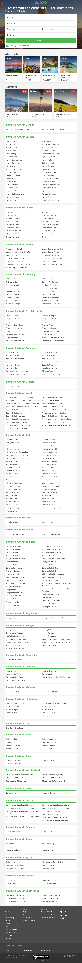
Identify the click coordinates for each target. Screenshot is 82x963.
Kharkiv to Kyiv (12, 154)
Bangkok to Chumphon (15, 568)
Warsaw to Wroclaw (13, 231)
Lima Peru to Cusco (13, 522)
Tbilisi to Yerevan (12, 386)
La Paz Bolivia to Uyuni (15, 534)
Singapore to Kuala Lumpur (16, 630)
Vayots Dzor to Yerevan (51, 374)
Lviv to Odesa (11, 200)
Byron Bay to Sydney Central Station (56, 817)
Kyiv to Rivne (47, 197)
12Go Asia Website (11, 929)
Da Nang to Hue (48, 674)
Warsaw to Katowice (50, 221)
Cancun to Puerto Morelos (52, 265)
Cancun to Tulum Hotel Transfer (18, 252)
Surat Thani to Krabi (13, 605)
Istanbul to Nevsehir (49, 449)
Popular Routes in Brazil (19, 393)
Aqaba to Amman (12, 847)
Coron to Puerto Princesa (16, 704)
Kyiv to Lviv (10, 144)
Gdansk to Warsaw (13, 228)
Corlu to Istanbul (48, 502)
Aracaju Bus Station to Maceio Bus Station (22, 407)
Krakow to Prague (13, 212)
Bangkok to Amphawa (50, 580)
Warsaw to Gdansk (13, 225)
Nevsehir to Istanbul (49, 452)
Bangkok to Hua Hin (13, 590)
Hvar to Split (11, 883)
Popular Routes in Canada (20, 124)
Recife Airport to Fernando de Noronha (57, 410)
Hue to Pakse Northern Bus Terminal (56, 677)
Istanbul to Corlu (48, 505)
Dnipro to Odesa (48, 169)
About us (8, 912)
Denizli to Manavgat (49, 492)
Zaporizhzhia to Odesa (50, 178)
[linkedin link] (70, 956)
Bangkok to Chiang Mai (15, 546)
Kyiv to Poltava (48, 160)
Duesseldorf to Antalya (51, 304)
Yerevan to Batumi (13, 362)
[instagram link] (76, 956)
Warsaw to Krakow (13, 218)
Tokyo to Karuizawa (13, 760)
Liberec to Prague (49, 334)
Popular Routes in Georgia (20, 381)
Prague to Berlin (12, 316)
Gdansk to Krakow (13, 237)
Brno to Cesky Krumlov (51, 331)
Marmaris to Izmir (13, 480)
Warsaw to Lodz (48, 212)
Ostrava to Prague (49, 316)
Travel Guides (27, 918)
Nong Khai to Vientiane (51, 600)
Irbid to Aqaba (47, 847)
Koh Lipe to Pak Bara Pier (51, 552)
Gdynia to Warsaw (49, 234)
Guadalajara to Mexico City (52, 249)
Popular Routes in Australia (21, 800)
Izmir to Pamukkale (13, 489)
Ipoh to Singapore (49, 636)
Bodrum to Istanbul (49, 443)
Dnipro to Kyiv (11, 178)
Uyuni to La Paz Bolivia (51, 534)
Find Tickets (41, 41)
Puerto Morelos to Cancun (52, 258)
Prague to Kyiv (11, 322)
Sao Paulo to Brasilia (14, 413)
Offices (7, 923)
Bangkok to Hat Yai (13, 599)
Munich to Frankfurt (49, 285)
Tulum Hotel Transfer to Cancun (18, 265)
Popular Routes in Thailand (20, 541)
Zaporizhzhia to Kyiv (14, 169)
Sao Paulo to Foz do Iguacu (52, 404)
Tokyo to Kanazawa (13, 764)
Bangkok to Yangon (49, 555)
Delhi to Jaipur (11, 739)
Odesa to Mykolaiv (49, 182)
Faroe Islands (45, 950)
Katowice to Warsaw (50, 225)
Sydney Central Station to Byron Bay (56, 820)
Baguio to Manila (48, 713)
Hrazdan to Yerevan (49, 368)
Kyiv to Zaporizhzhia (14, 160)
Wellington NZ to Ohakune (16, 778)
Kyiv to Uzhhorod (12, 197)
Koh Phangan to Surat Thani (52, 546)
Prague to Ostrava (49, 319)
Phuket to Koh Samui (14, 602)
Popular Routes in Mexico (20, 244)
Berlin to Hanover (48, 294)
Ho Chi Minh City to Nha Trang (18, 680)
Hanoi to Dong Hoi (49, 671)
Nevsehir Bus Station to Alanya (18, 458)
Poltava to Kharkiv (49, 194)
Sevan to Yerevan (49, 365)
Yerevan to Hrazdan (49, 352)
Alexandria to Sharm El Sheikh (53, 862)
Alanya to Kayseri (12, 449)
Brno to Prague (12, 337)
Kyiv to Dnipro (11, 172)
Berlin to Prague (12, 279)
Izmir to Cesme (48, 480)
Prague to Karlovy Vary (15, 328)
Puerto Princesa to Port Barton (54, 704)
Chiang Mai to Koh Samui (51, 577)
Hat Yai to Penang (49, 597)
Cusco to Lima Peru (49, 522)
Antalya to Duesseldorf (51, 486)
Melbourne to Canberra (51, 811)
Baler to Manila (48, 716)
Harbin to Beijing (48, 793)
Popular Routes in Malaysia (20, 625)
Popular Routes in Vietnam (20, 666)
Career (7, 926)
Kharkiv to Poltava (49, 188)
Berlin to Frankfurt (13, 294)
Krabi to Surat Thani (13, 596)
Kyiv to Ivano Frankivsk (51, 144)
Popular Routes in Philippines (22, 699)
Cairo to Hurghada (13, 862)
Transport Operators (48, 918)
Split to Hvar (11, 880)
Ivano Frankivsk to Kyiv (51, 200)
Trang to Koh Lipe (49, 604)
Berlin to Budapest (49, 291)
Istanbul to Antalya (13, 440)
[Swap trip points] (74, 20)
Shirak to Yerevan (13, 356)
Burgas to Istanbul (49, 832)
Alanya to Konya (12, 495)
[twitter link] (73, 956)
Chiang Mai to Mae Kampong (53, 574)
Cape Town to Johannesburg (53, 895)
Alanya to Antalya (13, 492)
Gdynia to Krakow (49, 237)
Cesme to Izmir (48, 483)
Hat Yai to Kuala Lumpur (15, 636)
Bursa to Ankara (48, 468)
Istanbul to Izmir (12, 446)
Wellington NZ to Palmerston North (19, 775)
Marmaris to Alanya (49, 455)
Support (7, 920)
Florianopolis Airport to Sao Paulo (19, 425)
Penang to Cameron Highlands (17, 639)
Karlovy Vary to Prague (15, 340)
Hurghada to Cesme (49, 868)
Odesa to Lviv (11, 182)
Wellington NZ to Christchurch (53, 778)
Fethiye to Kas (47, 495)
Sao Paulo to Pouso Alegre (16, 416)
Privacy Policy (9, 918)
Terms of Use (9, 915)
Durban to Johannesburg (15, 895)
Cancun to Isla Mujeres (14, 261)
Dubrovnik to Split (49, 880)
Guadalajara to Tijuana (50, 252)
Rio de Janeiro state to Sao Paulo (55, 413)
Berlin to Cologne (12, 288)
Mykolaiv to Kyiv (48, 151)
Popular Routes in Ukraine (20, 136)
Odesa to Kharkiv (12, 188)
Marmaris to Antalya (50, 464)
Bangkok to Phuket (13, 549)
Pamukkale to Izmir (13, 486)
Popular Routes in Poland (19, 207)
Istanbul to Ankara (13, 471)
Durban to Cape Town (50, 901)
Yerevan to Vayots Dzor (51, 362)
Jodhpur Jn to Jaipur (50, 748)
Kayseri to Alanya (12, 464)
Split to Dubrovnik (49, 883)
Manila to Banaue (12, 707)
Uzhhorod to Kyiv (48, 175)
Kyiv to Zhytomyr (48, 166)
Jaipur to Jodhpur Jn (50, 745)
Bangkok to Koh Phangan (15, 559)
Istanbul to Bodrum (49, 440)
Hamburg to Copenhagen (51, 300)
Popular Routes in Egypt (19, 857)
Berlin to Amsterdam (50, 282)
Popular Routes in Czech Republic (24, 311)
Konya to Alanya (12, 498)
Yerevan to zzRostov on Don (53, 356)
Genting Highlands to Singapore (54, 645)
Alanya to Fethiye (12, 505)
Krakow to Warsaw (13, 221)
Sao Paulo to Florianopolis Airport (19, 410)
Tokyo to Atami (48, 760)
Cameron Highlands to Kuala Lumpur (56, 639)
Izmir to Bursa (11, 477)
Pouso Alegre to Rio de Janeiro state (56, 425)
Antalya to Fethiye (13, 508)
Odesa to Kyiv (11, 157)
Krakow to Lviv (12, 215)
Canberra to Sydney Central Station (55, 808)
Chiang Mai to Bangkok (15, 577)
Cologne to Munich (13, 291)
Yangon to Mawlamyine (51, 691)
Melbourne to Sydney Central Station (20, 808)
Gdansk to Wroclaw (49, 231)
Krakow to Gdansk (49, 215)
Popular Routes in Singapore (21, 613)
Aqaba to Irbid (47, 850)
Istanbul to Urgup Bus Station (53, 508)
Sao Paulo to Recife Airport (52, 397)
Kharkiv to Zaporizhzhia (15, 194)
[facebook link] (67, 956)
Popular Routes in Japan (19, 756)
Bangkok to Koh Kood (50, 571)
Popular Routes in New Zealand (23, 770)
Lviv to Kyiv (10, 166)
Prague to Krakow (13, 319)
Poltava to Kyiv (48, 147)
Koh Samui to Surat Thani (51, 549)
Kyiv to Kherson (12, 185)
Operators (8, 935)
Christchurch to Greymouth (52, 775)
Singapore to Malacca (14, 633)
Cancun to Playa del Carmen (17, 255)
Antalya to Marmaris (50, 461)
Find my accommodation (19, 46)
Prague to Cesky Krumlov (16, 325)
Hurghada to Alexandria (15, 865)
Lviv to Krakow (12, 141)
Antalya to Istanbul (13, 443)
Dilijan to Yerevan (49, 371)
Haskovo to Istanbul (13, 832)
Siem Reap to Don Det (14, 660)
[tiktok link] (64, 956)
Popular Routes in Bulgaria (20, 827)
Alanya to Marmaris (49, 458)
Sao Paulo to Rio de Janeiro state (55, 416)
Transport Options (29, 920)
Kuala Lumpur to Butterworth (17, 645)
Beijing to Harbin (12, 793)
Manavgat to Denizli (49, 489)
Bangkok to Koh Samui (14, 555)
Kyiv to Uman (47, 191)
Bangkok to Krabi (12, 552)
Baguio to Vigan (12, 716)
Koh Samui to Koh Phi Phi (15, 583)
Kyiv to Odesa (11, 147)
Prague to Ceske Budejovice (53, 337)
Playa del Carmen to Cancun (17, 258)
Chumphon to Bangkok (15, 580)
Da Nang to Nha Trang (14, 677)
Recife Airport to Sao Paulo (52, 407)
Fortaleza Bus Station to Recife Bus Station (22, 404)
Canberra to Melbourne (51, 814)
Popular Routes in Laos (18, 723)
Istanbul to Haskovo (13, 511)
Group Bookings (10, 932)
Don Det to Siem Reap (14, 728)
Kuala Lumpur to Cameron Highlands (56, 642)
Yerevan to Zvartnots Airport (17, 374)
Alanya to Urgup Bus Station (17, 452)
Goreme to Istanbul (49, 477)
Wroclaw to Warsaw (13, 234)
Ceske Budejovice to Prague (53, 340)
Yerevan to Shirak (13, 365)
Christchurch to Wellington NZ (53, 781)
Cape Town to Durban (50, 898)
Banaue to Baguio (13, 713)
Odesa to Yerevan (13, 175)
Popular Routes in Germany (21, 274)
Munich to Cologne (13, 304)
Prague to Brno (12, 331)
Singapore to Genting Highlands (54, 618)
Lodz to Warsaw (48, 218)
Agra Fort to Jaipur (13, 748)
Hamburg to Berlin (13, 297)
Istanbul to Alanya (13, 468)
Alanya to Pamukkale (14, 483)
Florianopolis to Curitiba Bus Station (20, 397)
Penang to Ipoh (48, 630)
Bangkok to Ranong (13, 565)
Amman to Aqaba (12, 844)
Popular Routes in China (19, 788)
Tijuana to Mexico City (14, 249)
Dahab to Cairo (48, 865)
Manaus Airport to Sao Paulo (17, 428)
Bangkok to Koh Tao (14, 562)
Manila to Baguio (48, 707)
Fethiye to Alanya (12, 502)
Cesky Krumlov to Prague (16, 334)
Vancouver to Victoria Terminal (18, 129)
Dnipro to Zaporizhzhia (51, 185)
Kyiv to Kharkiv (12, 151)
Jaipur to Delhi (11, 742)
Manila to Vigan (12, 710)
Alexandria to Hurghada (15, 868)
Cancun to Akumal (49, 261)
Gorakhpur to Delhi (49, 742)
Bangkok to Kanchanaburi (52, 565)
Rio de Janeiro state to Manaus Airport (57, 419)
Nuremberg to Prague (50, 297)
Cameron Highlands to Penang (17, 642)
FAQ (24, 912)
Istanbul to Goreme (49, 474)
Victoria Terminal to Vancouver (54, 129)
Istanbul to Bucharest (50, 446)
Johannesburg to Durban (15, 898)
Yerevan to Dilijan (49, 359)
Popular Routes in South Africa (22, 891)
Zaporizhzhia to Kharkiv (51, 154)
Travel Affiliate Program (49, 912)
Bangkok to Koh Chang (51, 568)
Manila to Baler (48, 710)
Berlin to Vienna (12, 300)
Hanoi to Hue (11, 671)
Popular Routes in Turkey (19, 435)
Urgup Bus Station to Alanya (17, 455)
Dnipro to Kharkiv (49, 163)
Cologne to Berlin (12, 282)
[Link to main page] (41, 2)
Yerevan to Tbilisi (12, 352)
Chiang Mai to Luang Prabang (53, 559)
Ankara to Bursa (48, 471)
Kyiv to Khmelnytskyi (50, 172)
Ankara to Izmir (12, 474)
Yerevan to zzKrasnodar (15, 359)
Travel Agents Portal (48, 915)
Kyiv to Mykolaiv (48, 157)
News (25, 915)
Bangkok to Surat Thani (15, 593)
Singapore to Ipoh (13, 618)
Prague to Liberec (49, 328)
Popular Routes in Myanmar (21, 687)
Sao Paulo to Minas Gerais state (18, 419)
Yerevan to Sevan (13, 368)
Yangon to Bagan (12, 691)
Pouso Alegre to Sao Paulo (52, 400)
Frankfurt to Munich (49, 288)
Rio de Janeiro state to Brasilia (53, 422)
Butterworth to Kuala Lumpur (17, 649)
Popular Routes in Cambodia (21, 655)
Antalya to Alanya (13, 461)
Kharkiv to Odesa (12, 163)
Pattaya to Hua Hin (49, 562)
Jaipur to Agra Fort (13, 745)
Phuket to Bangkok (13, 571)
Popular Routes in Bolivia (19, 529)
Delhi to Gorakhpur (49, 739)
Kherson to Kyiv (12, 191)
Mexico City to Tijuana (50, 255)
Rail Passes (8, 938)
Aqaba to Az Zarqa (13, 850)
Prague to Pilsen (48, 322)
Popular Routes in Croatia (20, 875)
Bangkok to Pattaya (13, 587)
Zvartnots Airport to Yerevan (17, 371)
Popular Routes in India (18, 734)
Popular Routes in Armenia (20, 348)
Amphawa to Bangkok (50, 594)
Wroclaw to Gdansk (49, 228)
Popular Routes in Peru (18, 517)
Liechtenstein (27, 950)
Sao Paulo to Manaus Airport (17, 422)
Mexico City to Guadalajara (16, 268)
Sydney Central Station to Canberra (55, 805)
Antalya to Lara (48, 498)
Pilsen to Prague (48, 325)
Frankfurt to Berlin (13, 285)
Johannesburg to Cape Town (17, 901)
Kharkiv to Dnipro (49, 141)
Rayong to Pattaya (49, 607)
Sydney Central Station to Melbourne (20, 805)
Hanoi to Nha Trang (13, 674)
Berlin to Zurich (48, 279)
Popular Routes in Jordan (19, 839)
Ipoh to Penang (48, 633)
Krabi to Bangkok (12, 574)
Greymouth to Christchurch (16, 781)
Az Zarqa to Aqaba (49, 844)
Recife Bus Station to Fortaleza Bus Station (22, 400)
